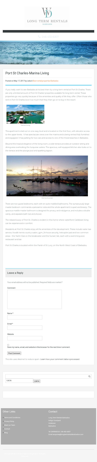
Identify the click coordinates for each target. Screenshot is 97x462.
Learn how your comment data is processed (59, 359)
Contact (7, 429)
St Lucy (49, 245)
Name (10, 313)
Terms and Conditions (12, 417)
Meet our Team (9, 425)
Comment (11, 288)
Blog (6, 433)
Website (10, 334)
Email (10, 324)
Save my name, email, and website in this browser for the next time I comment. (38, 347)
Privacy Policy (9, 421)
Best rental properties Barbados (45, 81)
